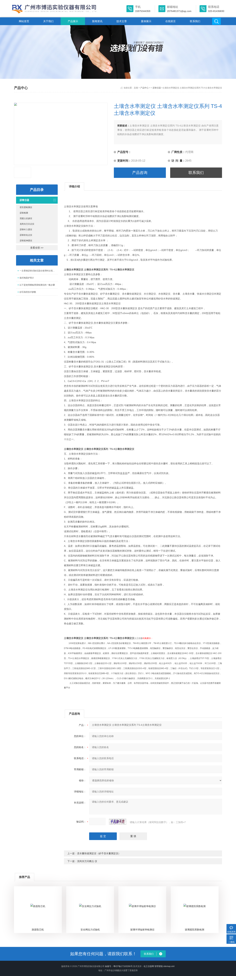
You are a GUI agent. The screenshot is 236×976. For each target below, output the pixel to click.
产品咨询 (139, 172)
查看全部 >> (36, 247)
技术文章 (121, 21)
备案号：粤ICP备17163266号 (119, 966)
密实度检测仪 (26, 207)
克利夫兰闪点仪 (27, 224)
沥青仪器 (157, 88)
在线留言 (170, 21)
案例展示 (146, 21)
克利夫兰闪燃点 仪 (87, 861)
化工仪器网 (149, 966)
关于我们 (48, 21)
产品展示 (73, 21)
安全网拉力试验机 (90, 929)
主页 (136, 88)
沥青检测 (24, 213)
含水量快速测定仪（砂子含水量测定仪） (99, 853)
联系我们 (195, 21)
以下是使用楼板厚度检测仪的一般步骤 (37, 285)
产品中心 (144, 88)
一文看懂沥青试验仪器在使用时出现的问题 (39, 271)
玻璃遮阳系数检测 (194, 929)
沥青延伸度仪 (26, 240)
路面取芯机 (38, 929)
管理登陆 (158, 966)
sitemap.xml (168, 966)
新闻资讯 (97, 21)
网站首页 (24, 21)
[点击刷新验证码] (117, 822)
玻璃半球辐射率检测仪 (142, 929)
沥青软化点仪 (26, 235)
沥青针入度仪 (26, 229)
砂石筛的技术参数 (28, 292)
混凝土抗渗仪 (26, 218)
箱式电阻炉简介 (27, 278)
